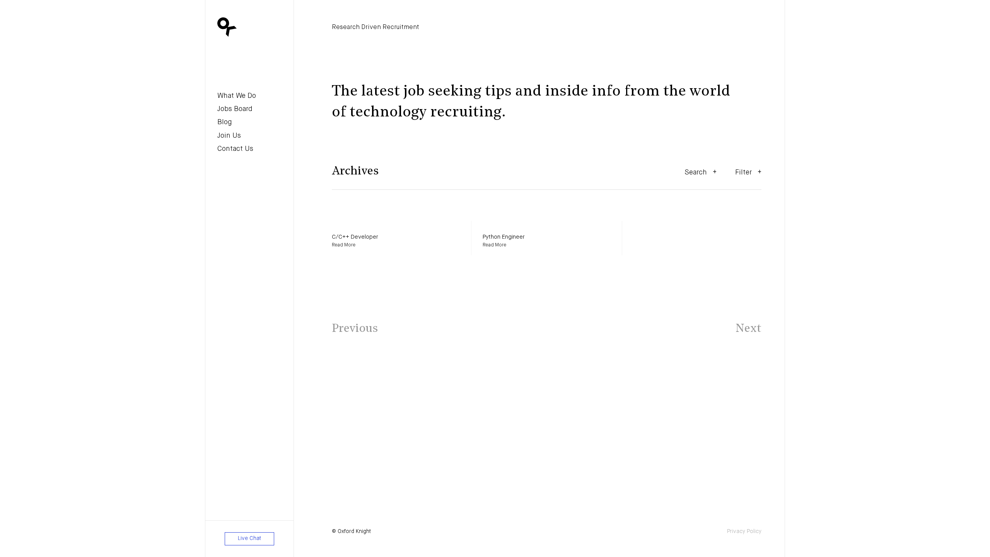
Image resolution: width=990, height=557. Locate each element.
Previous (355, 329)
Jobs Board (235, 109)
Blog (224, 122)
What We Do (236, 95)
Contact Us (235, 148)
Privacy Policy (744, 531)
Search (695, 172)
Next (748, 329)
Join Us (229, 135)
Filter (743, 172)
